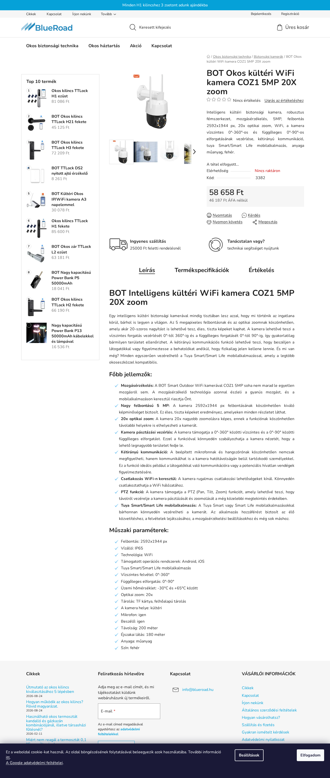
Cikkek (31, 14)
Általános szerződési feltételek (269, 710)
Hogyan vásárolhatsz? (261, 717)
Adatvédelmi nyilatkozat (263, 739)
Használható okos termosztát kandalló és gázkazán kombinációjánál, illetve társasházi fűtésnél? (56, 723)
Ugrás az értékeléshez (284, 100)
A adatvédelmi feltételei (34, 763)
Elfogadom (310, 755)
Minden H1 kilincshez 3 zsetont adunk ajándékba (165, 5)
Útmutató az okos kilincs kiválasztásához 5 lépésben (50, 689)
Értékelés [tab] (261, 270)
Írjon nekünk (81, 14)
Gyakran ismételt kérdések (265, 732)
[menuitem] (52, 45)
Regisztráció (290, 13)
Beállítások (249, 755)
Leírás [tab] (147, 270)
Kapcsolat (54, 14)
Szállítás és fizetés (258, 725)
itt (8, 757)
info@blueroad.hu (197, 689)
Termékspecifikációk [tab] (202, 270)
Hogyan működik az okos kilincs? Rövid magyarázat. (54, 704)
